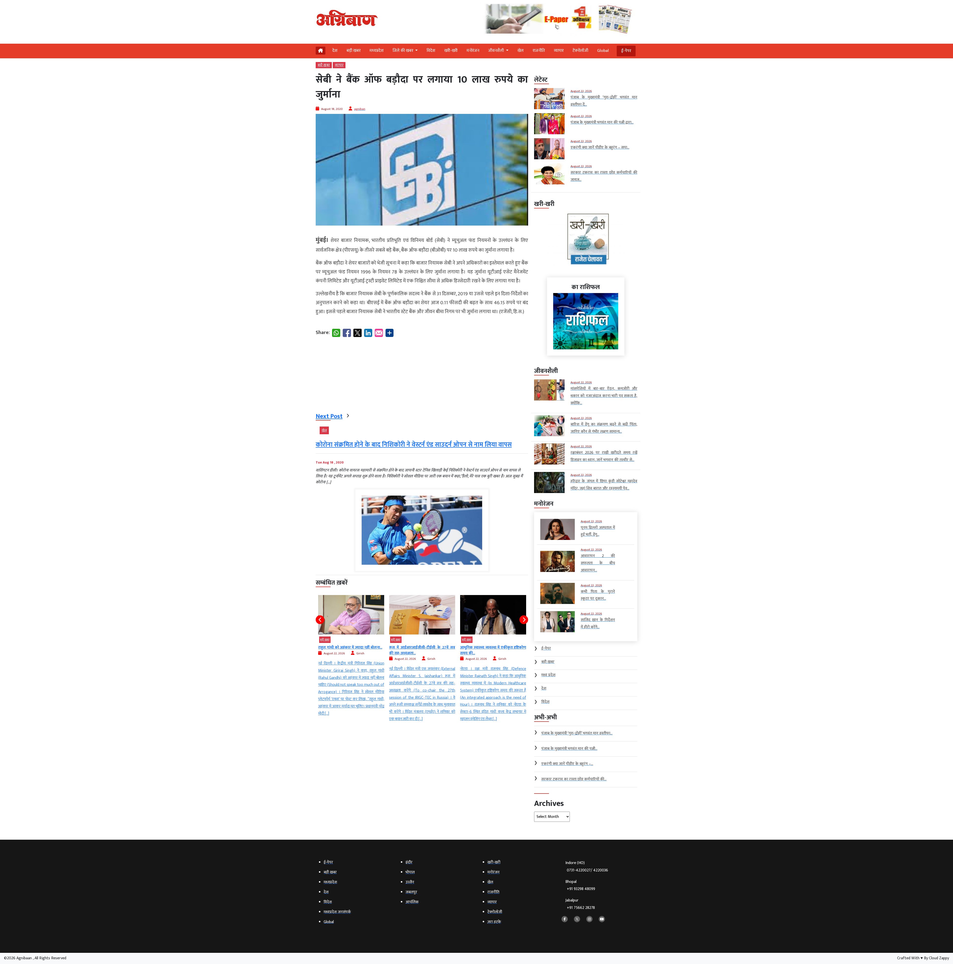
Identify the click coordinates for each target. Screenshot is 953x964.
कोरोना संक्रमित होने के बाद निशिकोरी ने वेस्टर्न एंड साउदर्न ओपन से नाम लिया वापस (414, 444)
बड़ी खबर (353, 50)
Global (603, 50)
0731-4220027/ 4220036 (587, 870)
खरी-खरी (451, 50)
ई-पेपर (626, 50)
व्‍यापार (559, 50)
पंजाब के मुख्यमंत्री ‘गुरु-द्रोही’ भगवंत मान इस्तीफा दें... (493, 650)
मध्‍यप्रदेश (377, 50)
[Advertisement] (422, 376)
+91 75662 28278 (581, 907)
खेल (520, 50)
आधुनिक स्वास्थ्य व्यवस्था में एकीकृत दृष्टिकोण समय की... (422, 650)
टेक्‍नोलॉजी (580, 50)
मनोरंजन (473, 50)
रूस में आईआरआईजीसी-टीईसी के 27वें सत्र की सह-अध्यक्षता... (351, 650)
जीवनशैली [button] (496, 50)
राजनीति (539, 50)
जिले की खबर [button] (403, 50)
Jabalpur (580, 904)
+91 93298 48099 (581, 889)
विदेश (431, 50)
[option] (351, 659)
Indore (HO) (586, 867)
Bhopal (580, 885)
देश (335, 50)
